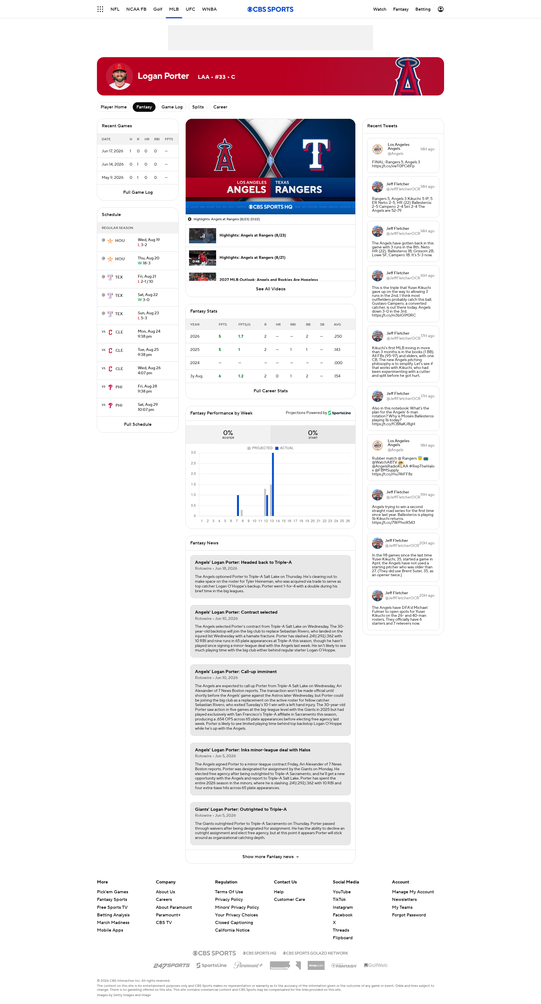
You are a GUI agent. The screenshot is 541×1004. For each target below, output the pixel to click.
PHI (119, 387)
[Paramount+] (248, 964)
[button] (100, 9)
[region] (270, 166)
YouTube (342, 892)
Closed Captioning (234, 922)
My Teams (402, 907)
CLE (119, 332)
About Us (165, 892)
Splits (198, 107)
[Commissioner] (285, 963)
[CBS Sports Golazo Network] (315, 952)
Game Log (172, 107)
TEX (119, 277)
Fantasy (144, 107)
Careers (164, 899)
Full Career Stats (271, 391)
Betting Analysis (113, 915)
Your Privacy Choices (236, 915)
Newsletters (404, 899)
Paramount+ (168, 915)
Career (220, 107)
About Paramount (174, 907)
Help (279, 892)
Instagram (343, 907)
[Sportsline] (212, 964)
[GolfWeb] (376, 965)
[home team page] (110, 241)
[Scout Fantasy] (344, 965)
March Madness (113, 922)
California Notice (232, 930)
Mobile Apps (110, 930)
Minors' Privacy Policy (237, 907)
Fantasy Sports (112, 899)
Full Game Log (138, 192)
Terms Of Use (229, 892)
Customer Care (289, 899)
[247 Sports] (171, 964)
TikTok (339, 899)
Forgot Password (409, 915)
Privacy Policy (229, 899)
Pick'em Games (112, 892)
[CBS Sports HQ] (259, 952)
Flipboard (343, 938)
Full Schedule (138, 424)
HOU (120, 240)
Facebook (342, 915)
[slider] (270, 198)
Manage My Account (413, 892)
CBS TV (164, 922)
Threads (341, 930)
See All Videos (270, 289)
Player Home (114, 107)
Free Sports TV (112, 907)
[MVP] (316, 963)
